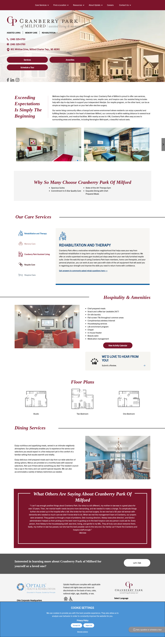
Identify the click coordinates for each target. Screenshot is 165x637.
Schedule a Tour (27, 67)
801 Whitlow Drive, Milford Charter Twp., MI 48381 (35, 49)
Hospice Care (30, 275)
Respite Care (29, 264)
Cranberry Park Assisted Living (37, 254)
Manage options (82, 632)
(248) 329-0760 (17, 44)
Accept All (76, 625)
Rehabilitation (48, 33)
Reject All (89, 625)
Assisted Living (14, 33)
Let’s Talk (137, 563)
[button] (75, 160)
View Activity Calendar (117, 345)
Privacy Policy (82, 620)
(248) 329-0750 (17, 39)
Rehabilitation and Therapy (35, 233)
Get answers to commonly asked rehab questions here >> (83, 270)
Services (27, 59)
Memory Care (31, 33)
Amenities (70, 59)
